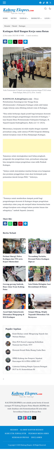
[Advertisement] (27, 146)
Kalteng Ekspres (26, 445)
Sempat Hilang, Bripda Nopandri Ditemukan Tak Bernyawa (38, 314)
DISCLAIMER (36, 437)
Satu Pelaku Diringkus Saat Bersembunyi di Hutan (39, 285)
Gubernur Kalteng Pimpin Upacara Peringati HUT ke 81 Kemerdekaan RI (29, 367)
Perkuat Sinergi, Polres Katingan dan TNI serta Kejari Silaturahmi (13, 259)
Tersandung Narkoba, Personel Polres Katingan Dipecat (38, 259)
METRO (14, 18)
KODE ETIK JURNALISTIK (15, 433)
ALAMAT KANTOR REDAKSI (31, 430)
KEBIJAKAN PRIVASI (20, 437)
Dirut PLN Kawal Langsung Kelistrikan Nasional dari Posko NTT (27, 343)
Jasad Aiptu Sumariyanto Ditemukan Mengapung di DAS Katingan (13, 314)
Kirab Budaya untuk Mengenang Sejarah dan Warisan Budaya (30, 335)
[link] (40, 3)
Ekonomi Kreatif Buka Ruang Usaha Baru (28, 350)
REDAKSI (14, 430)
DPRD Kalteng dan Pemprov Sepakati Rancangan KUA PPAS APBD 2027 (27, 359)
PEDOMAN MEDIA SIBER (38, 433)
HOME (5, 18)
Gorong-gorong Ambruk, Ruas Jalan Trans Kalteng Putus (13, 286)
